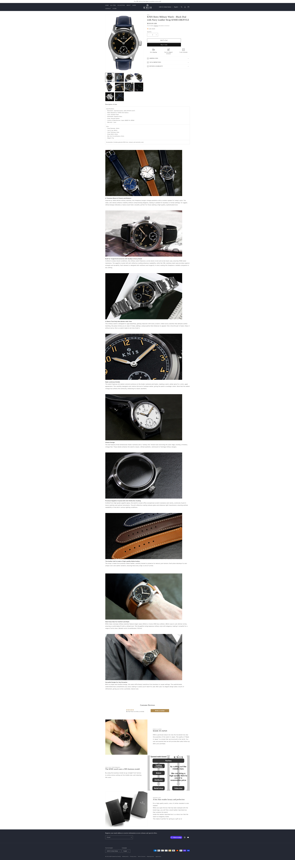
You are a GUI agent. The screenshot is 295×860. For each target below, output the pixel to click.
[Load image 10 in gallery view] (119, 96)
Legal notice (158, 856)
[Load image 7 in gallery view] (129, 87)
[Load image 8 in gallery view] (138, 87)
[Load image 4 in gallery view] (138, 77)
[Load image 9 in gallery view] (109, 96)
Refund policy (125, 856)
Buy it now (164, 44)
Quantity (149, 31)
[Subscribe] (131, 837)
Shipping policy (150, 856)
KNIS (110, 856)
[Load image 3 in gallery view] (129, 77)
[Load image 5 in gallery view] (109, 87)
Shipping (156, 25)
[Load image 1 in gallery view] (109, 77)
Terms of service (141, 856)
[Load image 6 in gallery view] (119, 87)
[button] (181, 7)
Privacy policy (133, 856)
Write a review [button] (159, 710)
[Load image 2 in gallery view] (119, 77)
